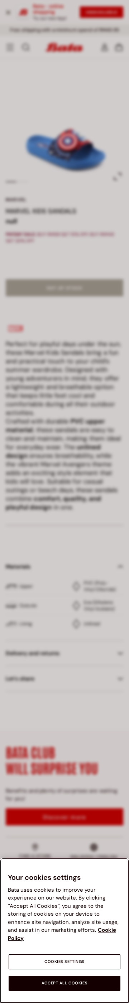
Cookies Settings (64, 961)
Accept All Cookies (64, 983)
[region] (64, 930)
